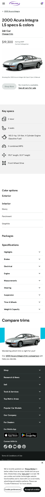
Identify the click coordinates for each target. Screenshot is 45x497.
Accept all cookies (32, 489)
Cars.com (25, 474)
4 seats (11, 128)
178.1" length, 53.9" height (19, 155)
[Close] (42, 462)
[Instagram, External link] (19, 446)
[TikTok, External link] (5, 446)
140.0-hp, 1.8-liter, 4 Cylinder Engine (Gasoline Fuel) (24, 137)
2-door (11, 119)
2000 (12, 11)
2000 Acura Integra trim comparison (22, 356)
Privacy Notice (30, 469)
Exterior (6, 195)
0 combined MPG (15, 146)
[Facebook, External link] (10, 446)
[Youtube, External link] (15, 446)
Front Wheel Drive (16, 163)
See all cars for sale (27, 88)
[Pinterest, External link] (24, 446)
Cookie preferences (13, 489)
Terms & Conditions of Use (12, 456)
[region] (22, 478)
